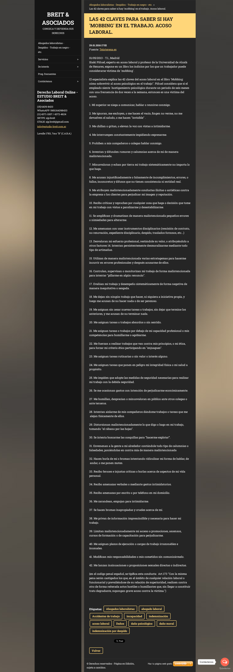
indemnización (158, 616)
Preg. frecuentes (47, 74)
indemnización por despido (109, 631)
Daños (120, 623)
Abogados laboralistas (120, 609)
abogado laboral (151, 609)
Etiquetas (95, 609)
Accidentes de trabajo (106, 616)
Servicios (43, 59)
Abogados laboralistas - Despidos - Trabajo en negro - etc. (54, 47)
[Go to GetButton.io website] (224, 668)
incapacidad (134, 616)
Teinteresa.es (107, 49)
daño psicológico (141, 623)
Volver (96, 650)
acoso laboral (100, 623)
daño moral (166, 623)
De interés (43, 66)
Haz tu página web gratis (160, 663)
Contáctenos (45, 81)
